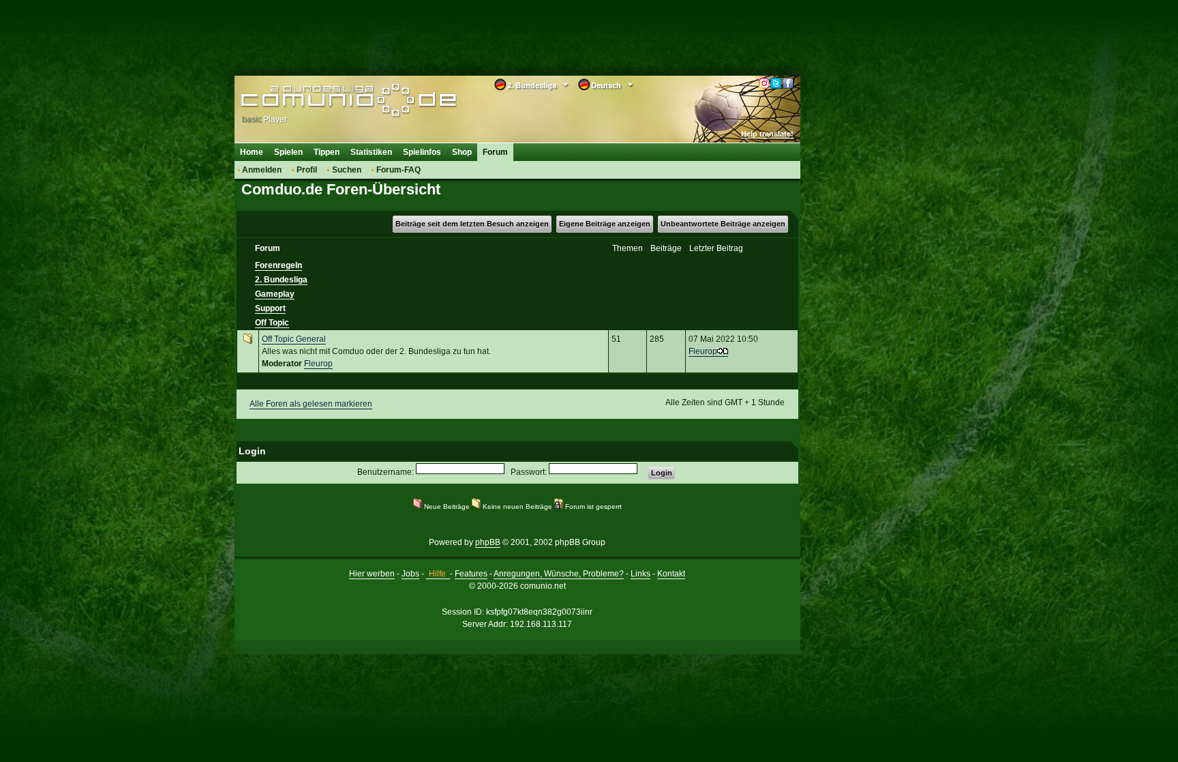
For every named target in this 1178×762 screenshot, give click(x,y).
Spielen (288, 152)
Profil (307, 170)
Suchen (346, 170)
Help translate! (767, 134)
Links (640, 573)
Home (251, 152)
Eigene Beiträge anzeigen (604, 224)
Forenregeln (278, 265)
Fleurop (318, 363)
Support (270, 308)
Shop (462, 152)
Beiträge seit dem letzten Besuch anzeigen (472, 224)
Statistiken (371, 152)
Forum (495, 152)
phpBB (487, 542)
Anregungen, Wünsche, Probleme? (559, 573)
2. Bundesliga (281, 279)
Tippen (326, 152)
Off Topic (272, 322)
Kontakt (671, 573)
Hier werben (372, 573)
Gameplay (274, 294)
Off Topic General (294, 339)
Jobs (410, 573)
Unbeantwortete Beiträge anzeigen (723, 224)
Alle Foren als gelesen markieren (311, 404)
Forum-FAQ (398, 170)
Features (471, 573)
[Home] (328, 100)
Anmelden (262, 170)
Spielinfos (422, 152)
